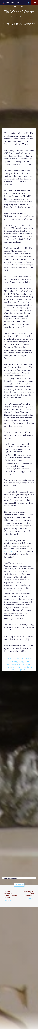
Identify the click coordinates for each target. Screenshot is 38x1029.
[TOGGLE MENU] (35, 2)
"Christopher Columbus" (19, 659)
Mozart (16, 669)
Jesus (31, 667)
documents (10, 551)
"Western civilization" (19, 665)
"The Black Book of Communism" (19, 661)
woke (24, 669)
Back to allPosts (19, 884)
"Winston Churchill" (16, 667)
